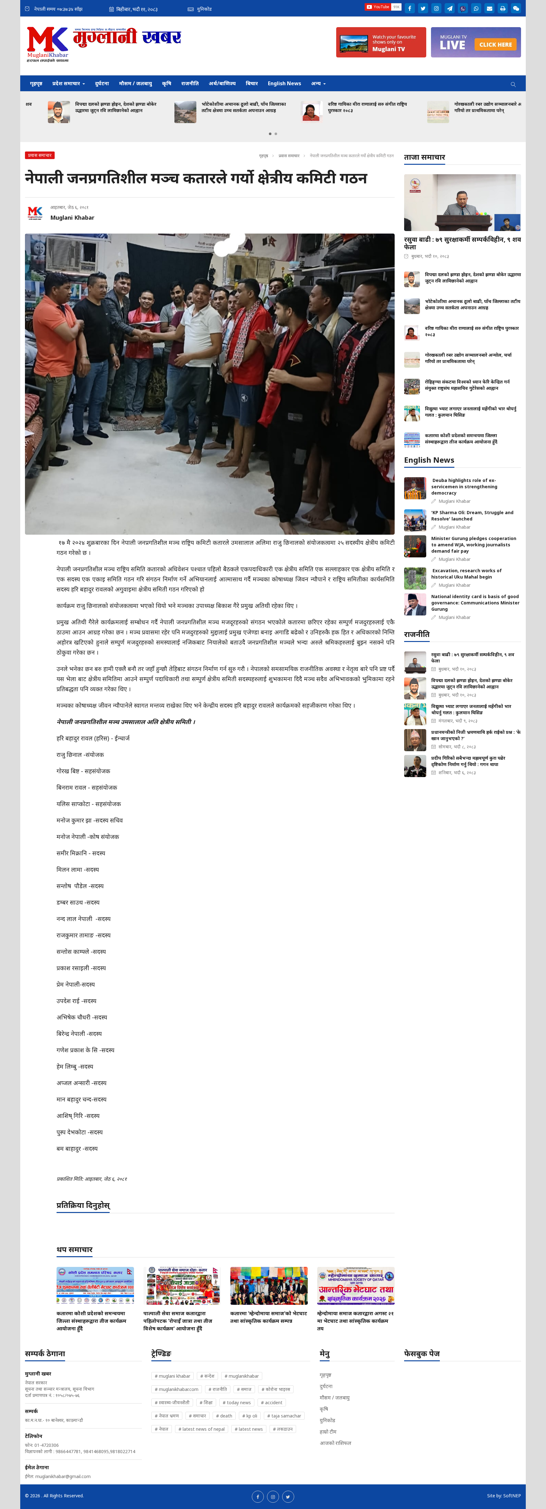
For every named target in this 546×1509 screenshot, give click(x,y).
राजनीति (190, 83)
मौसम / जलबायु (135, 83)
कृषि (166, 83)
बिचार (252, 83)
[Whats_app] (476, 8)
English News (284, 83)
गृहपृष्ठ (36, 83)
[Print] (503, 8)
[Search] (513, 83)
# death (224, 1416)
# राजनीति (218, 1389)
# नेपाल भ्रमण (167, 1416)
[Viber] (463, 8)
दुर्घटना (102, 83)
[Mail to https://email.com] (489, 8)
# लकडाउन (283, 1429)
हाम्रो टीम (328, 1431)
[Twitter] (423, 8)
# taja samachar (284, 1416)
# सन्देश (207, 1376)
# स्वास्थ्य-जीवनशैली (172, 1402)
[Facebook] (410, 8)
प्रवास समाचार (289, 155)
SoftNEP (512, 1496)
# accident (271, 1402)
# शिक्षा (206, 1402)
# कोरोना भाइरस (276, 1389)
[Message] (450, 8)
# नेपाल (161, 1429)
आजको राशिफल (335, 1443)
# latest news (249, 1429)
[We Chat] (516, 8)
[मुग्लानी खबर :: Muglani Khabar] (104, 46)
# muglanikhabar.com (176, 1389)
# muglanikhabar (242, 1376)
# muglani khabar (172, 1376)
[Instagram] (436, 8)
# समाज (244, 1389)
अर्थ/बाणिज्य (222, 83)
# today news (237, 1402)
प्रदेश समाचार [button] (66, 83)
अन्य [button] (316, 83)
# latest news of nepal (202, 1429)
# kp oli (249, 1416)
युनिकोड (327, 1420)
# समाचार (197, 1416)
